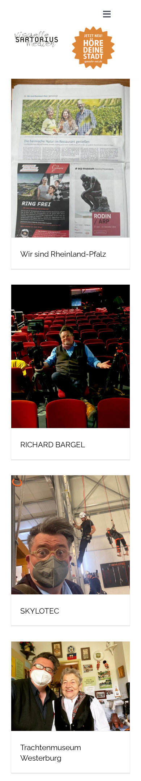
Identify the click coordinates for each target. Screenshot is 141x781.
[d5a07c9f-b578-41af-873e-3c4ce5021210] (93, 25)
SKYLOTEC (39, 610)
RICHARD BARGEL (52, 444)
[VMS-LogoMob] (36, 34)
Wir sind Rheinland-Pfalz (63, 254)
